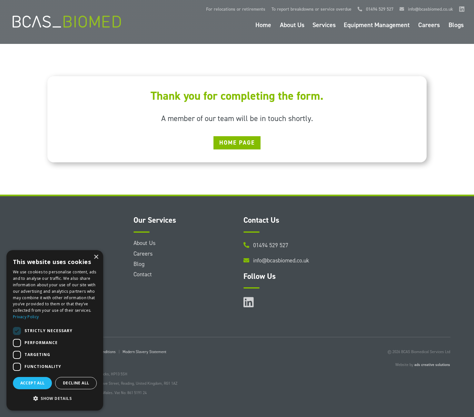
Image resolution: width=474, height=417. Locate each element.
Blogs (456, 26)
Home (263, 26)
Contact (142, 274)
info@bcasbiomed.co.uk (428, 9)
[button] (55, 398)
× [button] (96, 257)
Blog (138, 264)
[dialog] (54, 330)
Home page (237, 143)
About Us (292, 26)
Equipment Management (377, 26)
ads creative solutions (432, 364)
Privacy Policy (26, 317)
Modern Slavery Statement (144, 351)
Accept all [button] (32, 383)
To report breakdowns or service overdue (311, 9)
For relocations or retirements (235, 9)
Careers (429, 26)
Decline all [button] (76, 383)
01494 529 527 (377, 9)
